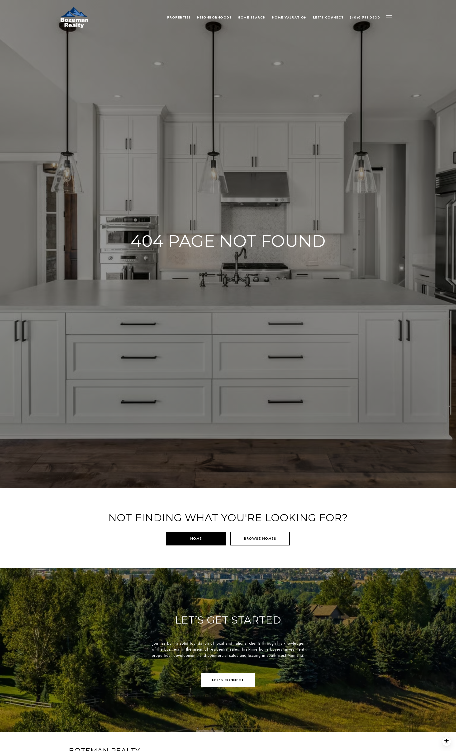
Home (196, 538)
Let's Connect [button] (228, 680)
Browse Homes (260, 538)
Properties (179, 17)
